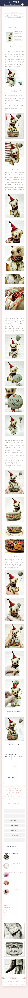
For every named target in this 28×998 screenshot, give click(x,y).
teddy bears (14, 835)
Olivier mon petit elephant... (17, 872)
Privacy (22, 984)
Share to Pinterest (8, 756)
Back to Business (17, 880)
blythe (14, 811)
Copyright (7, 984)
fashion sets (14, 825)
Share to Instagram (20, 756)
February (5, 907)
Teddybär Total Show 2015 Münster (17, 855)
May (4, 912)
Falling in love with (17, 889)
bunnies (14, 815)
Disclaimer (14, 984)
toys (14, 840)
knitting (14, 830)
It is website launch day (17, 863)
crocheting (14, 820)
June (4, 910)
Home (14, 767)
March (5, 905)
